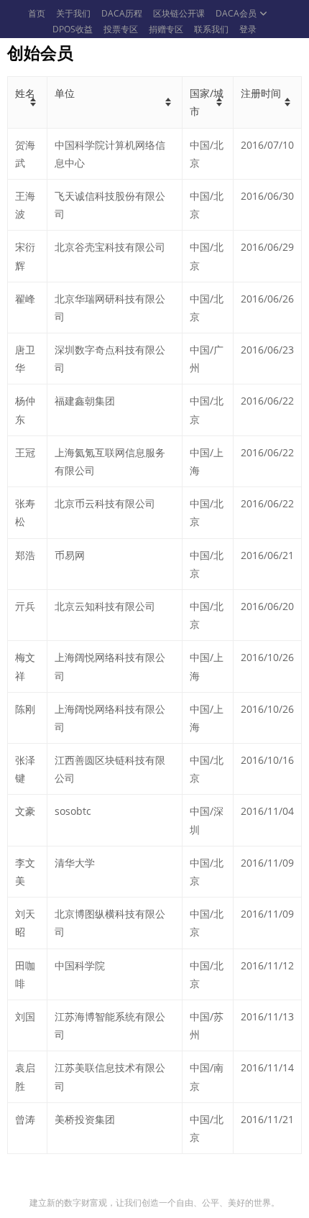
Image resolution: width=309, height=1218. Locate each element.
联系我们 (211, 29)
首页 (36, 13)
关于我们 (73, 13)
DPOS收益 (72, 29)
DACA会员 (236, 13)
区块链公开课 (179, 13)
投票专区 (120, 29)
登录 (248, 29)
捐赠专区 (166, 29)
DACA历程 (121, 13)
